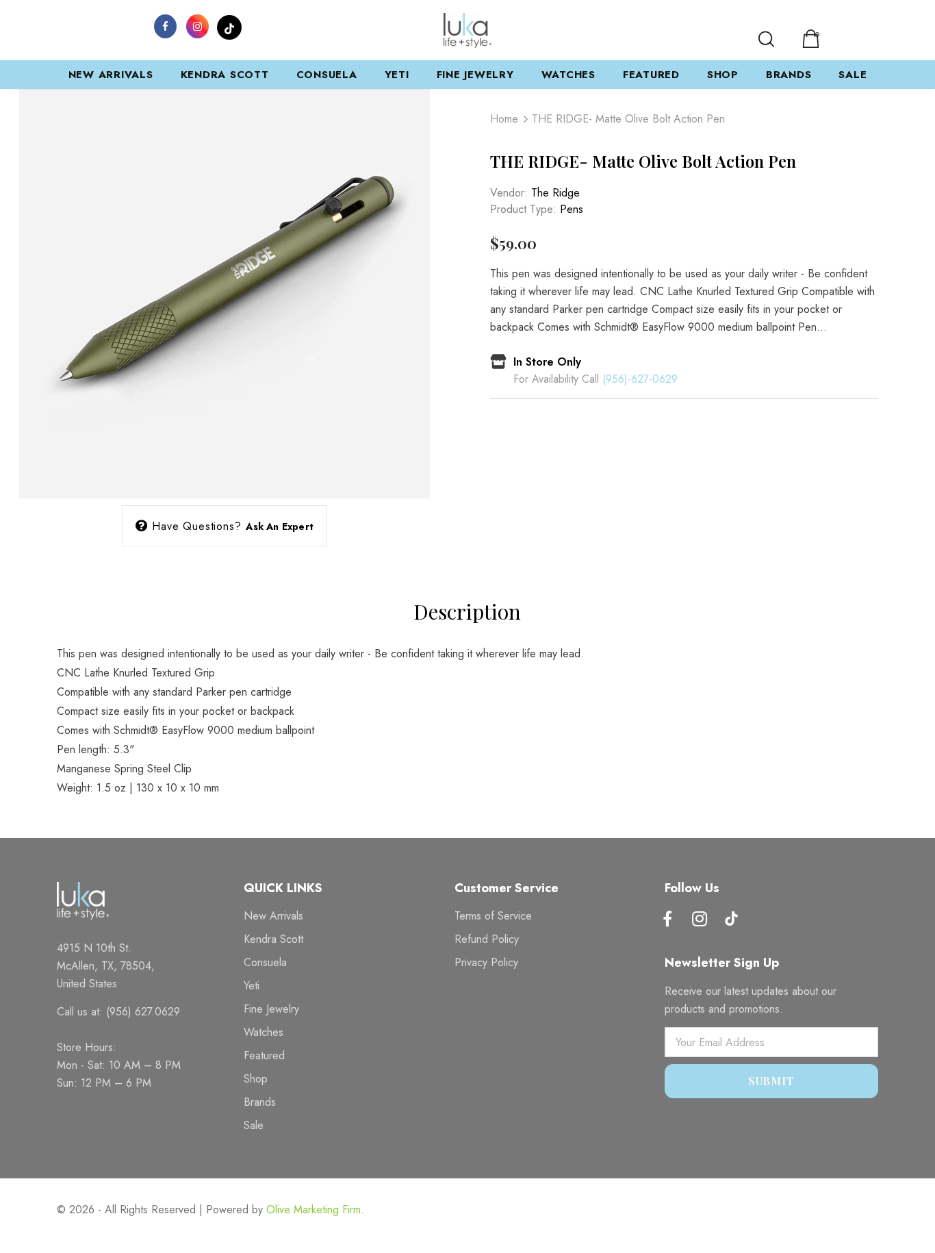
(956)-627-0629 (640, 379)
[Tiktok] (731, 920)
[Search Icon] (766, 39)
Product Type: (523, 209)
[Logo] (467, 30)
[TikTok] (229, 25)
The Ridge (555, 193)
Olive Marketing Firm (313, 1209)
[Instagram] (197, 25)
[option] (224, 293)
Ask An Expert (279, 526)
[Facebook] (165, 25)
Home (504, 119)
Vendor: (509, 193)
